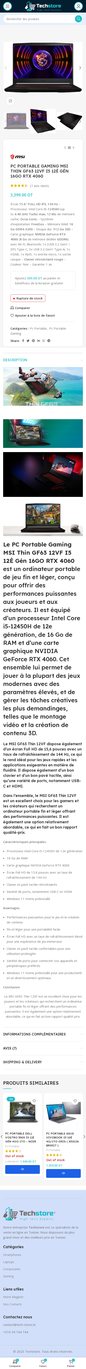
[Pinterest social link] (33, 340)
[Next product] (73, 148)
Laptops (8, 1262)
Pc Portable (38, 328)
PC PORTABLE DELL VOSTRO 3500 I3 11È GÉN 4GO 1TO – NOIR (20, 1137)
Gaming (8, 1276)
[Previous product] (65, 148)
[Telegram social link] (49, 340)
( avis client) (39, 186)
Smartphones (12, 1255)
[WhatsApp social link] (43, 340)
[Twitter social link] (28, 340)
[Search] (78, 18)
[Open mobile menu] (7, 6)
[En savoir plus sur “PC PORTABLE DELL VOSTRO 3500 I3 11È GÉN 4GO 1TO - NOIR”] (22, 1169)
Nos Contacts (12, 1304)
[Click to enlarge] (10, 101)
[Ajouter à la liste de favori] (34, 1101)
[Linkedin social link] (38, 340)
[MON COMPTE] (78, 6)
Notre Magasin (13, 1297)
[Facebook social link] (23, 340)
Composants (11, 1269)
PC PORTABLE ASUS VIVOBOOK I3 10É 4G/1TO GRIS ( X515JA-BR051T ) (63, 1139)
